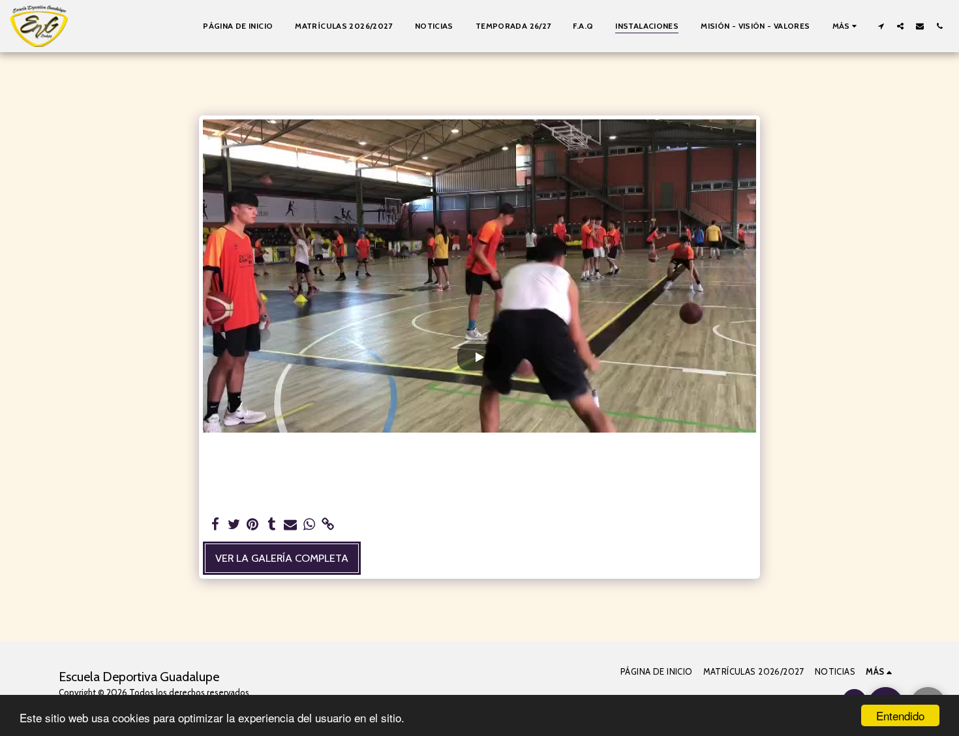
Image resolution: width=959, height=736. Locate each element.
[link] (328, 524)
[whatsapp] (309, 524)
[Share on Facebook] (215, 524)
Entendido (900, 715)
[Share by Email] (290, 524)
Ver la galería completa (281, 557)
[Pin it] (253, 524)
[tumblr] (272, 524)
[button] (881, 26)
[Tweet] (234, 524)
